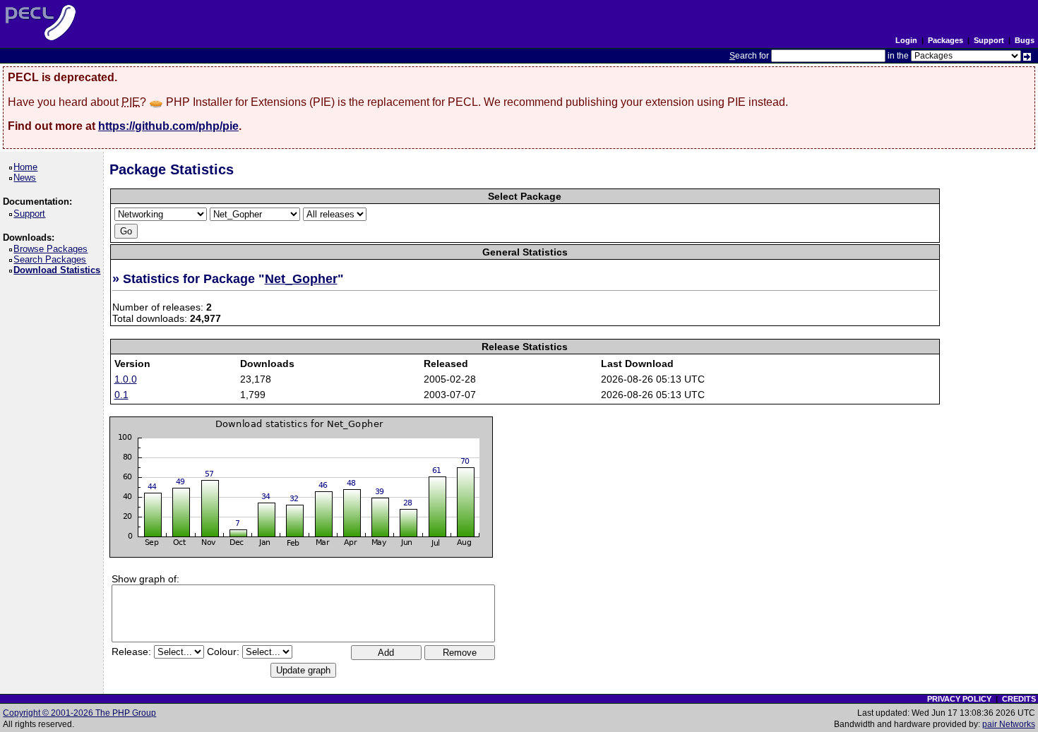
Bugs (1024, 40)
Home (28, 167)
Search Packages (52, 259)
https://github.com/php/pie (168, 126)
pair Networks (1008, 724)
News (27, 177)
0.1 (121, 394)
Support (989, 40)
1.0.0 (125, 379)
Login (906, 40)
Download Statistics (59, 270)
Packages (945, 40)
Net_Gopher (301, 279)
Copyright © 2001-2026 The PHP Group (79, 713)
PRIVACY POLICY (959, 699)
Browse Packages (53, 249)
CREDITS (1019, 699)
